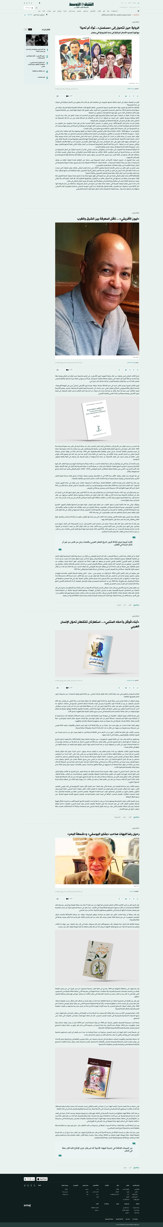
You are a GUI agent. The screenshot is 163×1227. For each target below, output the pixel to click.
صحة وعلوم (85, 11)
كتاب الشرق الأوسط (114, 1194)
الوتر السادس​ (95, 1192)
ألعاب (43, 11)
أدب (125, 605)
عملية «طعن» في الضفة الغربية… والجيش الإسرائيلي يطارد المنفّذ (114, 15)
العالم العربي (137, 1189)
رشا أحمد (131, 891)
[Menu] (138, 11)
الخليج (136, 1192)
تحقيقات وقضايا (125, 1210)
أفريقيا (127, 1197)
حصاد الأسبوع (126, 1207)
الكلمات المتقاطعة (94, 1207)
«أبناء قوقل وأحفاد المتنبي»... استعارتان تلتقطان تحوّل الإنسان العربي (36, 64)
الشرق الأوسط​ (114, 11)
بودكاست (49, 11)
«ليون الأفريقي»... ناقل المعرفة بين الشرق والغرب (108, 219)
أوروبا (128, 1192)
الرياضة (65, 11)
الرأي (104, 11)
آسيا (128, 1194)
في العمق (59, 11)
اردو (125, 3)
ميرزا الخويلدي (131, 680)
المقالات (117, 1189)
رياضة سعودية (136, 1207)
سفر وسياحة (65, 1192)
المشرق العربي (135, 1197)
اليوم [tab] (30, 29)
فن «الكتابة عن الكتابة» (38, 71)
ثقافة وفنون (92, 11)
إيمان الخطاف (131, 89)
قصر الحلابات (41, 77)
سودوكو (96, 1210)
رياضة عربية (136, 1210)
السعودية (117, 817)
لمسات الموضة (65, 1194)
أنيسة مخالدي (130, 362)
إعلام (97, 1197)
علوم (87, 1192)
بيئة (87, 1194)
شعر (124, 817)
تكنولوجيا (79, 11)
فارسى (122, 3)
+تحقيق (127, 1213)
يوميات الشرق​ (72, 11)
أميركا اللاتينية (126, 1199)
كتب (130, 605)
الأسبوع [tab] (26, 29)
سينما (97, 1194)
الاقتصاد (99, 11)
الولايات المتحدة (126, 1189)
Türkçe (129, 3)
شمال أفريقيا (135, 1194)
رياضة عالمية (136, 1213)
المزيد (39, 11)
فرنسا (119, 605)
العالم (108, 11)
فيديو (54, 11)
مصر (125, 1168)
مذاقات (66, 1189)
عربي (138, 3)
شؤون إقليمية (136, 1199)
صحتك (86, 1189)
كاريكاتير (117, 1192)
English (134, 3)
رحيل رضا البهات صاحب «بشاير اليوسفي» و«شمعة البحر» (103, 834)
